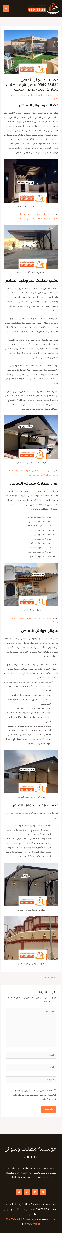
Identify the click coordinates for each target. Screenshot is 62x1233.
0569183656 (23, 1173)
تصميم (53, 1219)
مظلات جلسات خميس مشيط (35, 219)
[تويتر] (35, 1192)
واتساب (45, 1177)
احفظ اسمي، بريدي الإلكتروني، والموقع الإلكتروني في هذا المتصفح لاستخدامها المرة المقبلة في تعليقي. (34, 1095)
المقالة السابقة (51, 978)
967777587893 (14, 1219)
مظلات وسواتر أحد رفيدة (39, 475)
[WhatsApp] (43, 1192)
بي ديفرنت (30, 1219)
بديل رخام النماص (43, 214)
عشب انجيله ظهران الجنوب (38, 618)
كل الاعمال (40, 95)
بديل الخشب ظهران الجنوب (38, 471)
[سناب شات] (19, 1192)
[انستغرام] (27, 1192)
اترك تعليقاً (52, 95)
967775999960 (32, 1224)
